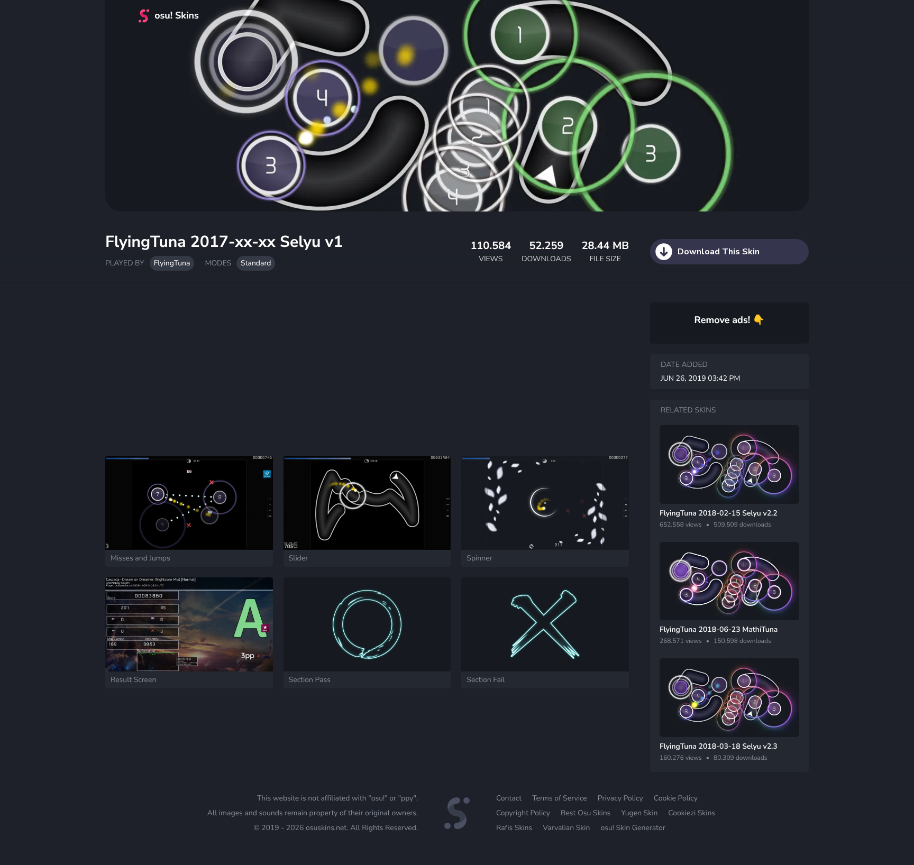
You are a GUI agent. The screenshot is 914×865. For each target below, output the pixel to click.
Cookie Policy (676, 798)
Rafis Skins (514, 828)
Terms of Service (559, 798)
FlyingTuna (172, 263)
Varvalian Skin (566, 828)
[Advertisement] (367, 368)
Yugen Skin (639, 813)
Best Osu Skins (585, 813)
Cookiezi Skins (691, 813)
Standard (256, 263)
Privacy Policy (620, 798)
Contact (509, 798)
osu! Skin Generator (632, 828)
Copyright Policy (523, 813)
